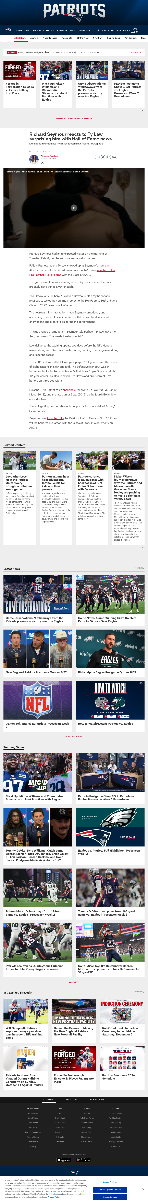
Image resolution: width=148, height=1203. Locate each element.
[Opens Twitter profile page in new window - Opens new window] (42, 162)
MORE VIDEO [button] (74, 982)
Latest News (33, 1113)
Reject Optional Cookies (110, 1189)
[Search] (98, 30)
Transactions (60, 1132)
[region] (74, 1189)
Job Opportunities (116, 1142)
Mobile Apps (116, 1132)
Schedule (60, 1137)
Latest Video (33, 1118)
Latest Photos (33, 1127)
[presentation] (143, 111)
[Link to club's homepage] (8, 30)
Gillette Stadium (87, 1137)
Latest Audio (33, 1123)
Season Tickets (87, 1123)
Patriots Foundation (33, 1132)
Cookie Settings (110, 1182)
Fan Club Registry (116, 1118)
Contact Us (115, 1146)
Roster (60, 1113)
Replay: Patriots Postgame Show (33, 52)
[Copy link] (114, 157)
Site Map (32, 1146)
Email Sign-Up (115, 1123)
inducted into (55, 418)
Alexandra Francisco (49, 156)
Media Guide (116, 1137)
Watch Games (86, 1142)
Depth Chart (60, 1118)
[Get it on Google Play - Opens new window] (83, 1161)
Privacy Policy (54, 1197)
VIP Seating (86, 1127)
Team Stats (60, 1127)
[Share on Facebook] (97, 158)
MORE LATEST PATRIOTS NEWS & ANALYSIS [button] (74, 118)
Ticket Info (87, 1113)
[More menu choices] (93, 30)
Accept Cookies (110, 1197)
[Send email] (109, 158)
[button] (66, 111)
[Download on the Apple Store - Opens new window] (63, 1160)
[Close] (143, 1189)
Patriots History (33, 1137)
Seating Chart (87, 1132)
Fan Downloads (116, 1127)
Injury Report (60, 1123)
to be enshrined (65, 389)
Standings (60, 1142)
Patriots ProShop (115, 1113)
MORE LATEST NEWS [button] (74, 737)
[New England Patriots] (74, 1173)
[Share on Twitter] (103, 158)
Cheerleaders (33, 1142)
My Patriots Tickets (86, 1118)
